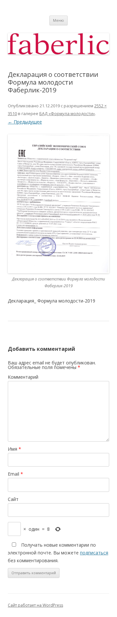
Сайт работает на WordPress (35, 605)
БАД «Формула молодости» (67, 113)
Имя (14, 449)
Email (15, 474)
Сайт (13, 499)
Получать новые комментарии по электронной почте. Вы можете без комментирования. (58, 553)
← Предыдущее (25, 122)
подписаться (94, 553)
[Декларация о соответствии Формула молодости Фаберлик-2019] (58, 203)
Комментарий (23, 377)
